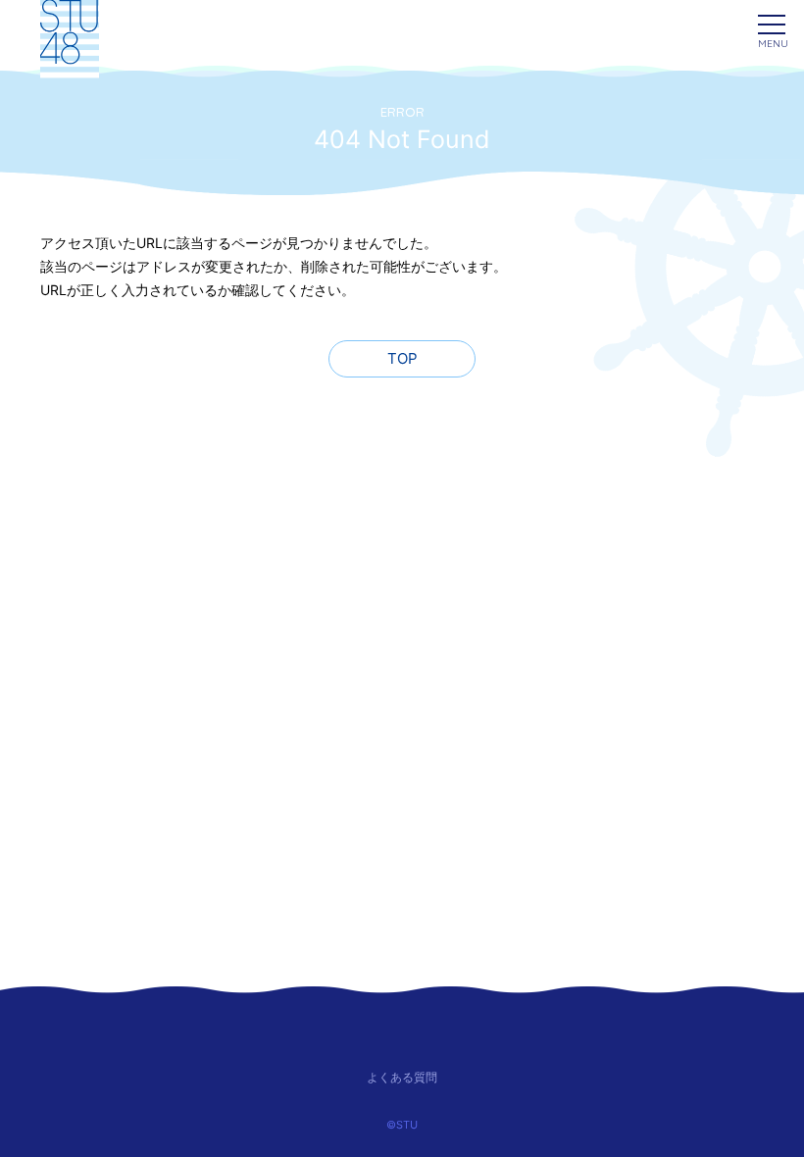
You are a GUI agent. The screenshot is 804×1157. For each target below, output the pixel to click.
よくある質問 (402, 1077)
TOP (402, 358)
